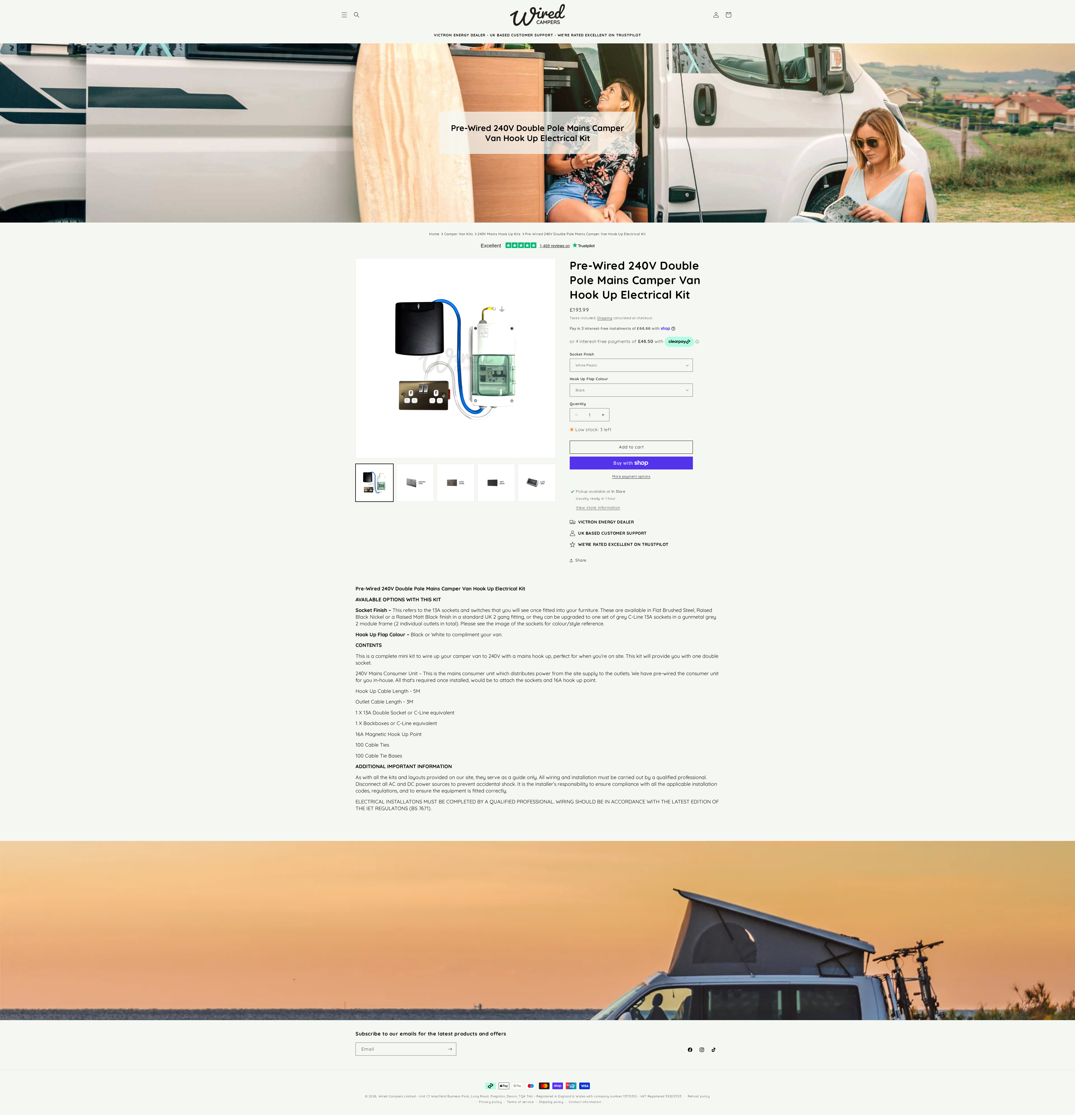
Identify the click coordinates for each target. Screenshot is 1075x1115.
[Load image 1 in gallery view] (374, 483)
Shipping (604, 318)
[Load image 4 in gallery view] (496, 483)
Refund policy (699, 1096)
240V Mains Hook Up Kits (499, 234)
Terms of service (520, 1102)
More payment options (631, 476)
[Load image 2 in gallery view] (415, 483)
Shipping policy (551, 1102)
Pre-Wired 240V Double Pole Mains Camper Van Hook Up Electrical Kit (585, 234)
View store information (598, 507)
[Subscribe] (450, 1049)
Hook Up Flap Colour (589, 379)
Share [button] (580, 560)
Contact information (585, 1102)
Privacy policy (490, 1102)
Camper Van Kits (458, 234)
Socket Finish (582, 354)
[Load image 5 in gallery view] (537, 483)
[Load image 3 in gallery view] (456, 483)
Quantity (578, 403)
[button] (344, 15)
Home (434, 234)
